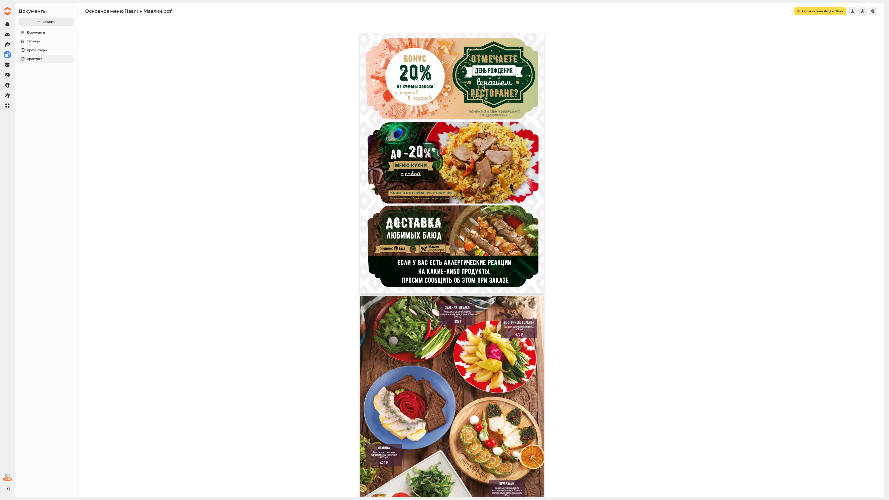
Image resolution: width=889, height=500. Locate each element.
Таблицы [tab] (33, 41)
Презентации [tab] (37, 50)
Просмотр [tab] (35, 59)
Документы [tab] (36, 32)
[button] (7, 105)
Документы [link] (33, 11)
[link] (7, 11)
